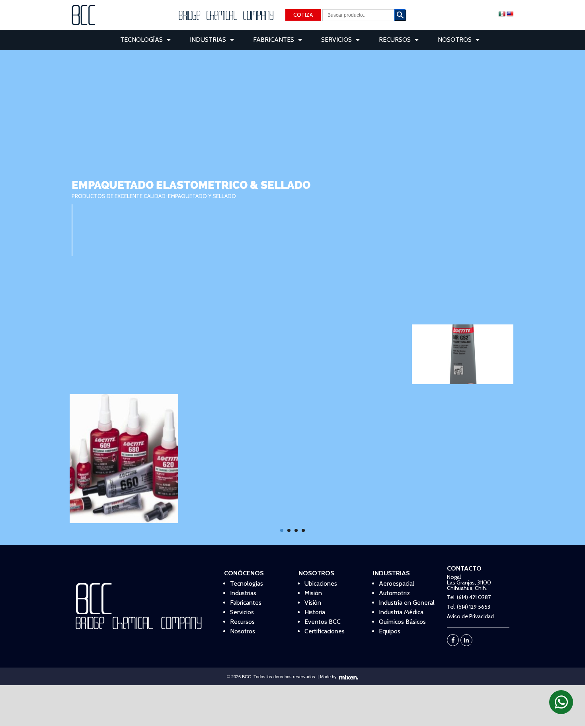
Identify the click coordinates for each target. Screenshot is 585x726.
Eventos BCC (322, 621)
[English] (509, 14)
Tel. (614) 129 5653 (468, 606)
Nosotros (455, 39)
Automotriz (394, 593)
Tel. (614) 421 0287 (469, 597)
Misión (313, 593)
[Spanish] (501, 14)
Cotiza (303, 14)
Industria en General (407, 602)
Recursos (395, 39)
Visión (312, 602)
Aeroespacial (396, 583)
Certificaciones (324, 631)
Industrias (208, 39)
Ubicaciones (320, 583)
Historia (314, 612)
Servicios (336, 39)
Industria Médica (401, 612)
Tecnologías (141, 39)
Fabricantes (273, 39)
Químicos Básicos (402, 621)
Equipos (389, 631)
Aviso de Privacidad (470, 616)
